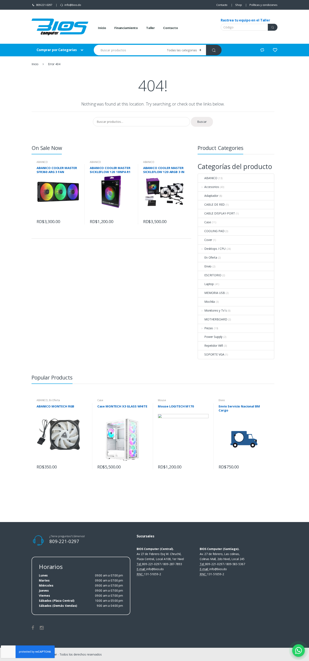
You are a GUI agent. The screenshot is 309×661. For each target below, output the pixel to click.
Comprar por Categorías (57, 50)
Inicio (102, 28)
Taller (150, 28)
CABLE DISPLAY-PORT (219, 213)
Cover (208, 240)
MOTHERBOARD (215, 319)
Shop (238, 5)
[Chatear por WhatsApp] (298, 650)
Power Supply (213, 337)
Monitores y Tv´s (215, 310)
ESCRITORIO (212, 275)
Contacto (221, 5)
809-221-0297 (44, 5)
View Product (76, 220)
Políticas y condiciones (263, 5)
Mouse (162, 400)
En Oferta (210, 257)
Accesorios (211, 187)
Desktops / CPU (215, 249)
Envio (207, 266)
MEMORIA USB (214, 293)
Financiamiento (126, 28)
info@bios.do (73, 5)
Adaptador (211, 196)
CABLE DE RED (214, 204)
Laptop (209, 284)
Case (207, 222)
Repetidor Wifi (213, 346)
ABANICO (42, 162)
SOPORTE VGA (214, 354)
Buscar (202, 122)
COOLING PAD (214, 231)
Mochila (209, 302)
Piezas (208, 328)
